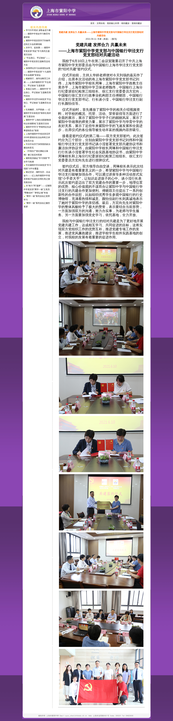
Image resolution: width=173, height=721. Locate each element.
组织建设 (125, 23)
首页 (92, 23)
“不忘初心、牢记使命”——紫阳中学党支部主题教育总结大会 (37, 61)
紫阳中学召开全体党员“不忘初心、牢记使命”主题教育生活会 (37, 102)
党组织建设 (137, 23)
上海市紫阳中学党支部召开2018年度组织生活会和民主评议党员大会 (37, 137)
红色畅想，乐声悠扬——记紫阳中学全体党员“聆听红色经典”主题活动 (37, 113)
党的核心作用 (113, 23)
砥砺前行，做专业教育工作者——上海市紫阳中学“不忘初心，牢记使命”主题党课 (37, 82)
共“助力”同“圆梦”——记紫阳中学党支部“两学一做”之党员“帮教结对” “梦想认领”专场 (38, 189)
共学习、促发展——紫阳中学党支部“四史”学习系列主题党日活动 (37, 51)
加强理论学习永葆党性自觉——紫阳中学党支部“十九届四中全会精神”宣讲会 (37, 71)
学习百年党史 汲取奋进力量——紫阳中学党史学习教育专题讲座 (37, 33)
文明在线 (101, 23)
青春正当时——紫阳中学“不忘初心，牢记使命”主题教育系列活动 (37, 92)
